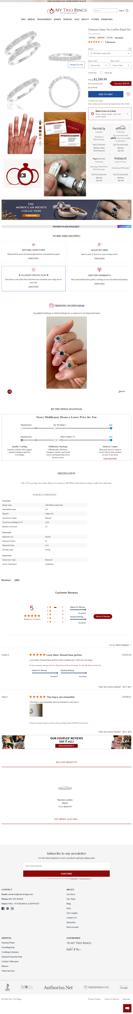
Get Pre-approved (120, 144)
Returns (5, 966)
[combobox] (109, 53)
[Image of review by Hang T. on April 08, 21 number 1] (35, 710)
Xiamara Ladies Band (65, 801)
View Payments (99, 144)
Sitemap (126, 999)
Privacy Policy (73, 878)
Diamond (101, 37)
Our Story (70, 894)
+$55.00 (108, 72)
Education (70, 922)
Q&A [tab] (17, 580)
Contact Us (71, 917)
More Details (119, 37)
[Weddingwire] (96, 987)
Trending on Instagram (69, 305)
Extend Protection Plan (12, 956)
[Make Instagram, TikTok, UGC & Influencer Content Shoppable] (122, 392)
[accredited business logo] (7, 987)
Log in (121, 10)
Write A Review (103, 616)
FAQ (68, 908)
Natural (92, 37)
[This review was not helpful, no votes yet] (128, 686)
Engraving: (92, 72)
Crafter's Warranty (10, 961)
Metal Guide (130, 49)
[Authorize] (58, 987)
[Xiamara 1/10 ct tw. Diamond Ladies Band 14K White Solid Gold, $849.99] (65, 784)
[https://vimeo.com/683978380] (65, 175)
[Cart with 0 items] (128, 10)
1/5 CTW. (109, 37)
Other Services (8, 970)
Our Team (70, 899)
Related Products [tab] (66, 762)
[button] (66, 352)
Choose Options (65, 791)
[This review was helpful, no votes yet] (124, 686)
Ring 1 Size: (93, 61)
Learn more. (33, 258)
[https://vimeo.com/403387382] (23, 175)
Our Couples (72, 913)
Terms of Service (84, 878)
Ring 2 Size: (115, 61)
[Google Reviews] (124, 987)
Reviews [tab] (6, 580)
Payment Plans (8, 942)
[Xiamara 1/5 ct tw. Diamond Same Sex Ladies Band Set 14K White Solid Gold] (65, 133)
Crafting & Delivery (10, 952)
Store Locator (72, 927)
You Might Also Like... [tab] (66, 819)
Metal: (90, 49)
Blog (68, 903)
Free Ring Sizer (8, 947)
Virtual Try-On (76, 64)
